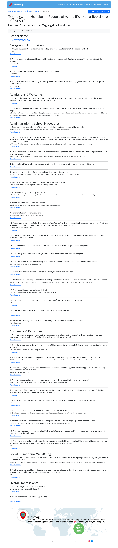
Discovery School (20, 40)
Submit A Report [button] (84, 5)
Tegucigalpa (37, 11)
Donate (105, 5)
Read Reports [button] (71, 5)
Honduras (27, 11)
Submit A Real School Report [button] (99, 12)
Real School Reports (15, 11)
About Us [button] (60, 5)
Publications (97, 5)
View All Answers (15, 54)
